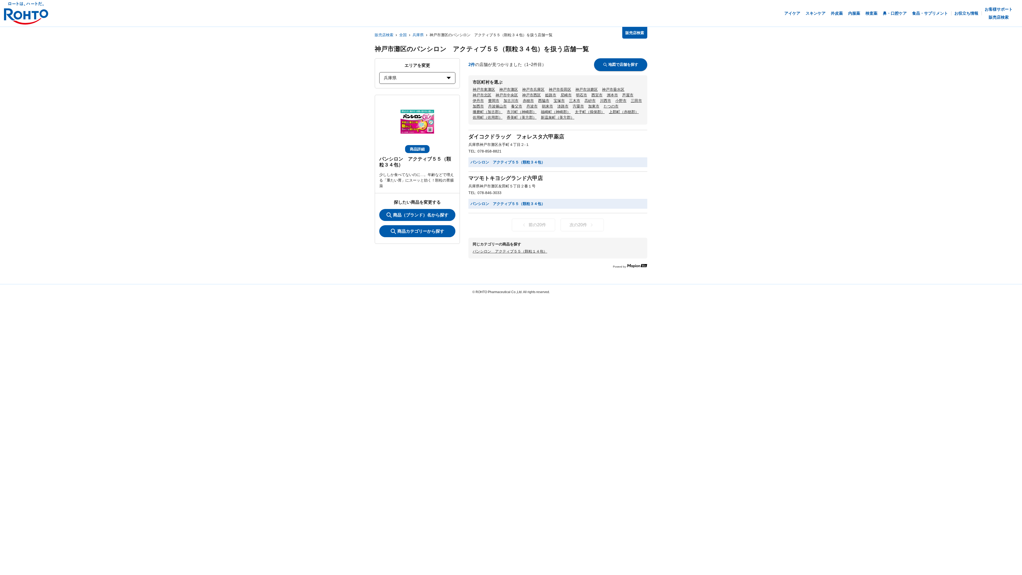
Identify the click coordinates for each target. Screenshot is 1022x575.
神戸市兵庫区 (533, 89)
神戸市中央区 (507, 95)
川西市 (605, 100)
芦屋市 (627, 95)
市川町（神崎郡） (522, 112)
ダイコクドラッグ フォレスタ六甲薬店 (516, 136)
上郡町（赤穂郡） (624, 112)
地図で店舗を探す (623, 64)
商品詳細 (417, 149)
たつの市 (611, 106)
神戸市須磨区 (586, 89)
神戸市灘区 (508, 89)
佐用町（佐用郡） (487, 117)
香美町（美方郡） (522, 117)
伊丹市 (478, 100)
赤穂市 (528, 100)
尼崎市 (566, 95)
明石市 (581, 95)
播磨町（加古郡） (487, 112)
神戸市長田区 (560, 89)
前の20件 (537, 225)
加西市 (478, 106)
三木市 (574, 100)
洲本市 (612, 95)
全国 (403, 35)
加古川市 (511, 100)
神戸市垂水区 (613, 89)
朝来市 (547, 106)
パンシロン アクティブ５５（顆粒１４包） (510, 251)
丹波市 (532, 106)
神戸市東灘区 (484, 89)
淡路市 (562, 106)
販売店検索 (384, 35)
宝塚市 (559, 100)
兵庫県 (418, 35)
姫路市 (550, 95)
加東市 (593, 106)
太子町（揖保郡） (590, 112)
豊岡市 (493, 100)
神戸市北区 (482, 95)
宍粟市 (578, 106)
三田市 (636, 100)
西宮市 (597, 95)
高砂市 (590, 100)
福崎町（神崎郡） (556, 112)
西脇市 (543, 100)
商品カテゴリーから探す (420, 231)
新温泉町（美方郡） (557, 117)
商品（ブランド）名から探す (420, 215)
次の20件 (578, 225)
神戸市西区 (531, 95)
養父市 (516, 106)
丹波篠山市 (497, 106)
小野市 (621, 100)
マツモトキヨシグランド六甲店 (505, 178)
